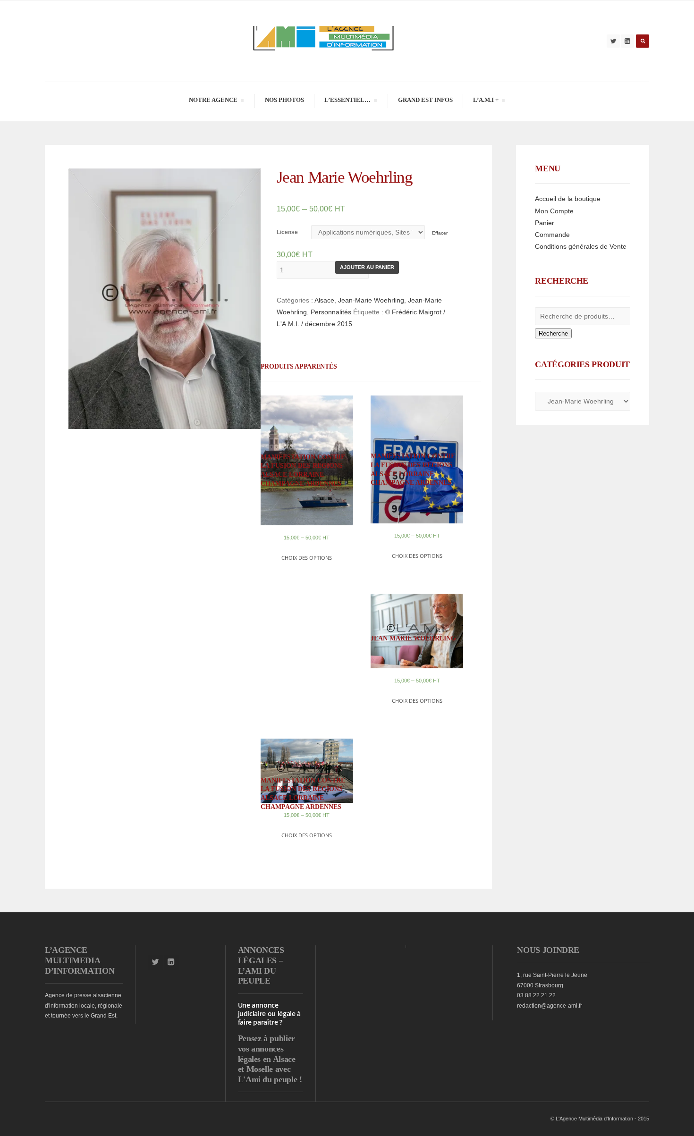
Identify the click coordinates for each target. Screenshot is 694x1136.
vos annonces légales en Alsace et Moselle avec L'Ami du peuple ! (270, 1064)
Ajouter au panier (367, 267)
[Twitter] (613, 41)
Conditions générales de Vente (580, 246)
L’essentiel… (347, 101)
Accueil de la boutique (568, 198)
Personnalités (331, 312)
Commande (552, 234)
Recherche (553, 333)
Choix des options (306, 557)
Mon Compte (554, 211)
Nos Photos (284, 99)
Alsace (324, 300)
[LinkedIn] (627, 41)
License (287, 232)
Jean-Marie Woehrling (371, 300)
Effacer (440, 233)
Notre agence (212, 101)
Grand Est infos (425, 99)
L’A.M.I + (486, 101)
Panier (544, 223)
